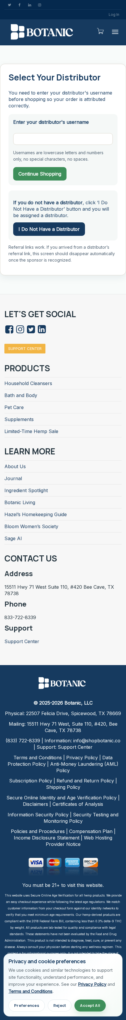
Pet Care (14, 407)
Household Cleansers (28, 383)
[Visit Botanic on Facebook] (9, 331)
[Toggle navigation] (115, 32)
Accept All (90, 1005)
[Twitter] (9, 5)
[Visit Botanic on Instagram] (20, 331)
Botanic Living (19, 502)
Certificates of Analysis (77, 804)
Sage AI (13, 538)
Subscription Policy (30, 781)
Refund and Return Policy (85, 781)
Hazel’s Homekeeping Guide (35, 514)
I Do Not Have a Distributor (49, 229)
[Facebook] (19, 5)
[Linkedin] (29, 5)
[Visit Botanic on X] (30, 331)
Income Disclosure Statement (46, 838)
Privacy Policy (82, 757)
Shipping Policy (63, 787)
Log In (114, 14)
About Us (15, 466)
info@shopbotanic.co (96, 740)
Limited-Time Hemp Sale (31, 431)
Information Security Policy (38, 815)
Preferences (26, 1005)
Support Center (21, 641)
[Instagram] (39, 5)
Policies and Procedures (38, 831)
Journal (13, 478)
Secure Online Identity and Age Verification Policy (61, 798)
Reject (59, 1005)
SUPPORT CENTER (25, 348)
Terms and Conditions (37, 757)
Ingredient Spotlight (26, 490)
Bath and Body (20, 395)
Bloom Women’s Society (31, 526)
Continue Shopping (39, 174)
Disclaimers (35, 804)
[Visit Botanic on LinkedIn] (41, 331)
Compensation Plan (91, 831)
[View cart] (100, 31)
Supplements (19, 419)
